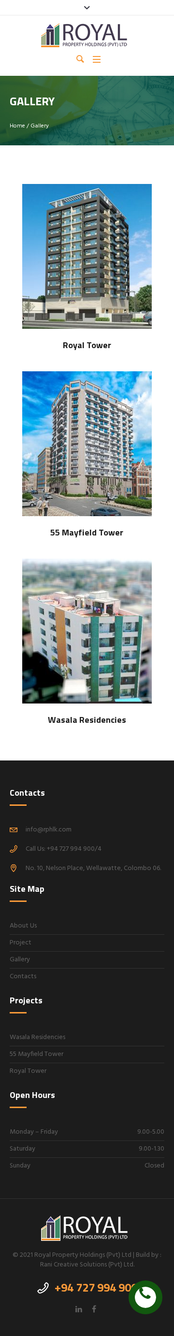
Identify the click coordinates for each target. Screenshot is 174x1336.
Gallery (20, 959)
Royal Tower (28, 1071)
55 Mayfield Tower (36, 1054)
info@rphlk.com (49, 829)
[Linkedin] (79, 1309)
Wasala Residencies (37, 1037)
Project (20, 942)
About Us (23, 925)
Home (17, 126)
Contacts (23, 976)
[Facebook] (94, 1309)
